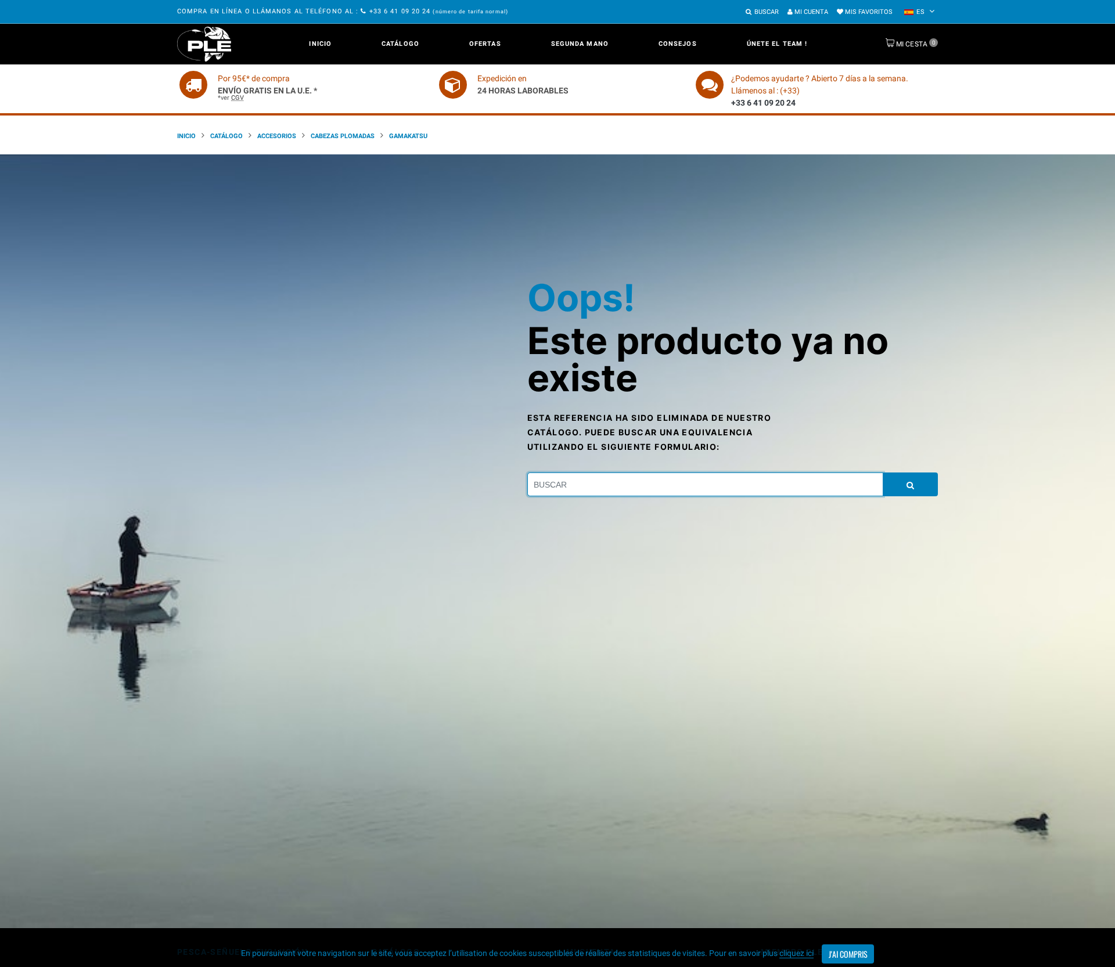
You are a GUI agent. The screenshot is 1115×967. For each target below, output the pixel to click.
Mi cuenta (810, 12)
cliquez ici (796, 953)
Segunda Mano (580, 44)
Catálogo (400, 44)
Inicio (320, 44)
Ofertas (485, 44)
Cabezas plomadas (343, 136)
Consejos (678, 44)
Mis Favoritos (868, 12)
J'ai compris (848, 954)
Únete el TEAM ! (777, 44)
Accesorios (276, 136)
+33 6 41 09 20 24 (400, 11)
